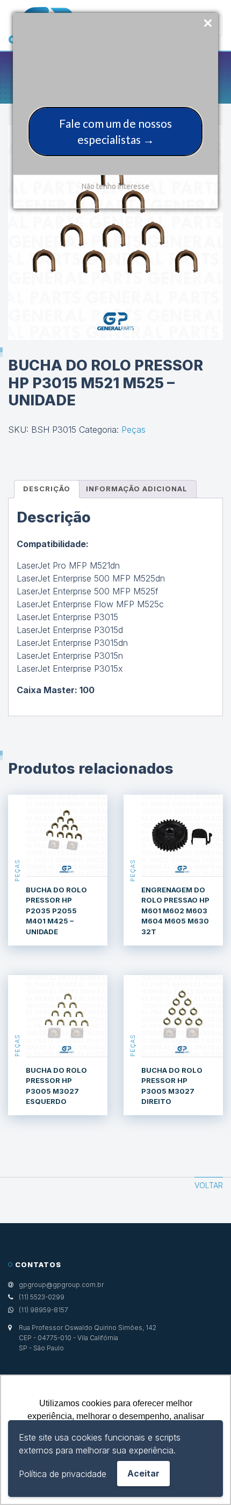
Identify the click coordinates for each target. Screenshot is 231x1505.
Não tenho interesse (115, 186)
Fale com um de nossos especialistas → (115, 131)
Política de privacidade (62, 1473)
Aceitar (143, 1473)
